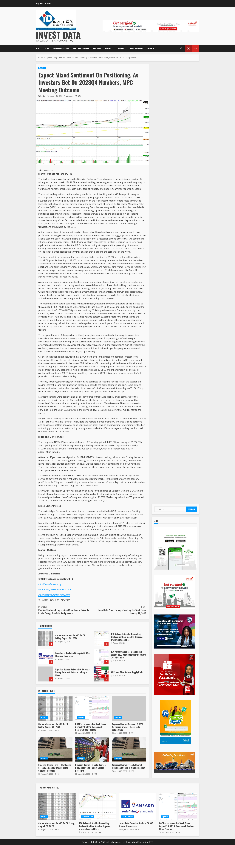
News (46, 48)
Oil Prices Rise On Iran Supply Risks (101, 673)
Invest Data (58, 34)
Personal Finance (81, 48)
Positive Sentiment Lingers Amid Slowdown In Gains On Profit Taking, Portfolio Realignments (63, 610)
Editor (43, 96)
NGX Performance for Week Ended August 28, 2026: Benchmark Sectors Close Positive (101, 656)
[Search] (181, 48)
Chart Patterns (136, 48)
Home (38, 48)
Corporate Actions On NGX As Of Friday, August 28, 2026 (45, 638)
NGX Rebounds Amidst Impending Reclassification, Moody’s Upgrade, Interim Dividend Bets (101, 638)
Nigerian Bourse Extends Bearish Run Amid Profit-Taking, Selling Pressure (92, 749)
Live (195, 48)
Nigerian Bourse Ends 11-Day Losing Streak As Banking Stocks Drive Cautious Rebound (55, 749)
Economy (97, 48)
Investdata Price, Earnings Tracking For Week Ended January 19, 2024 (122, 610)
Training (120, 48)
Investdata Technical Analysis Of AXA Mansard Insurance (45, 656)
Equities (109, 48)
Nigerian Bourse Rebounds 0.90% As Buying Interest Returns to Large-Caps (45, 673)
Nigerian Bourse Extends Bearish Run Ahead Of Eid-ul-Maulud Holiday (129, 749)
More (149, 48)
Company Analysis (61, 48)
